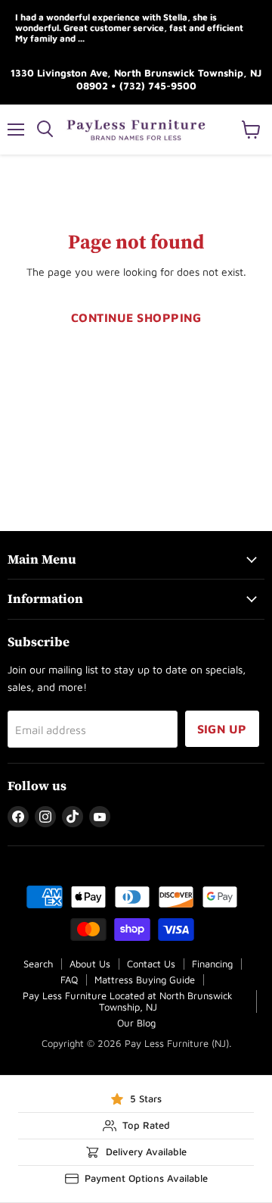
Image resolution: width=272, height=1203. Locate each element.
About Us (90, 964)
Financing (212, 964)
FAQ (69, 979)
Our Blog (136, 1023)
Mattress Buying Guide (144, 979)
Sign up (222, 729)
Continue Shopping (136, 317)
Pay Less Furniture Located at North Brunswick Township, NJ (128, 1001)
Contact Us (151, 964)
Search (38, 964)
